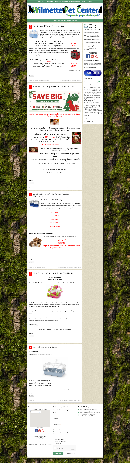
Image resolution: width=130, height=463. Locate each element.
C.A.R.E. (89, 91)
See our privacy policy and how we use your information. (40, 444)
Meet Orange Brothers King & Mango (87, 415)
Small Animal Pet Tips (95, 110)
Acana (91, 87)
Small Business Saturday (88, 112)
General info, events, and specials (63, 432)
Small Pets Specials (72, 80)
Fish (65, 20)
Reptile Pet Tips (92, 108)
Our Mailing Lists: (57, 430)
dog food (94, 95)
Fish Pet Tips (87, 102)
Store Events (94, 115)
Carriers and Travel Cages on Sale (48, 26)
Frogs (97, 102)
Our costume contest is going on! (86, 411)
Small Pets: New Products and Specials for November (52, 195)
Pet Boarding (86, 107)
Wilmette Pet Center (34, 460)
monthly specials (93, 41)
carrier (67, 80)
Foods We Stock (50, 1)
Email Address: (57, 424)
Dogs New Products (95, 97)
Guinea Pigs (91, 103)
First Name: (56, 413)
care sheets (99, 39)
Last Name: (56, 418)
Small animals (58, 443)
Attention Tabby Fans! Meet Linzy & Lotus (88, 409)
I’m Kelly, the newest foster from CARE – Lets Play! (90, 412)
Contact (43, 1)
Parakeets (91, 105)
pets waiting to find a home (94, 42)
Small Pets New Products (68, 267)
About (39, 1)
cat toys (86, 94)
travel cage (79, 80)
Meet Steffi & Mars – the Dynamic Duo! (87, 414)
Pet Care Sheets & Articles (74, 1)
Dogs (62, 20)
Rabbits (90, 107)
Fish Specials (93, 102)
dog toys (93, 98)
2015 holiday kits (87, 87)
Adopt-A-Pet (96, 87)
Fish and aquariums (59, 439)
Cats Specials (97, 92)
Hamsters (95, 103)
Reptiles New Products (91, 109)
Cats (59, 20)
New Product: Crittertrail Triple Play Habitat (53, 273)
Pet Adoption (65, 1)
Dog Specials (87, 99)
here (50, 163)
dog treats (98, 98)
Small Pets (74, 20)
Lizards (86, 105)
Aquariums (86, 89)
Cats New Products (89, 92)
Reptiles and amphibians (60, 441)
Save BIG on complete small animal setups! (53, 86)
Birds (55, 20)
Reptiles (69, 20)
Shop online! (89, 1)
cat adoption (95, 91)
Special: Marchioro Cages (45, 347)
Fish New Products (97, 100)
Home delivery (58, 1)
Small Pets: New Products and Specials (42, 80)
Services (83, 1)
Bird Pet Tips (92, 89)
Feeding (88, 100)
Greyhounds (86, 103)
